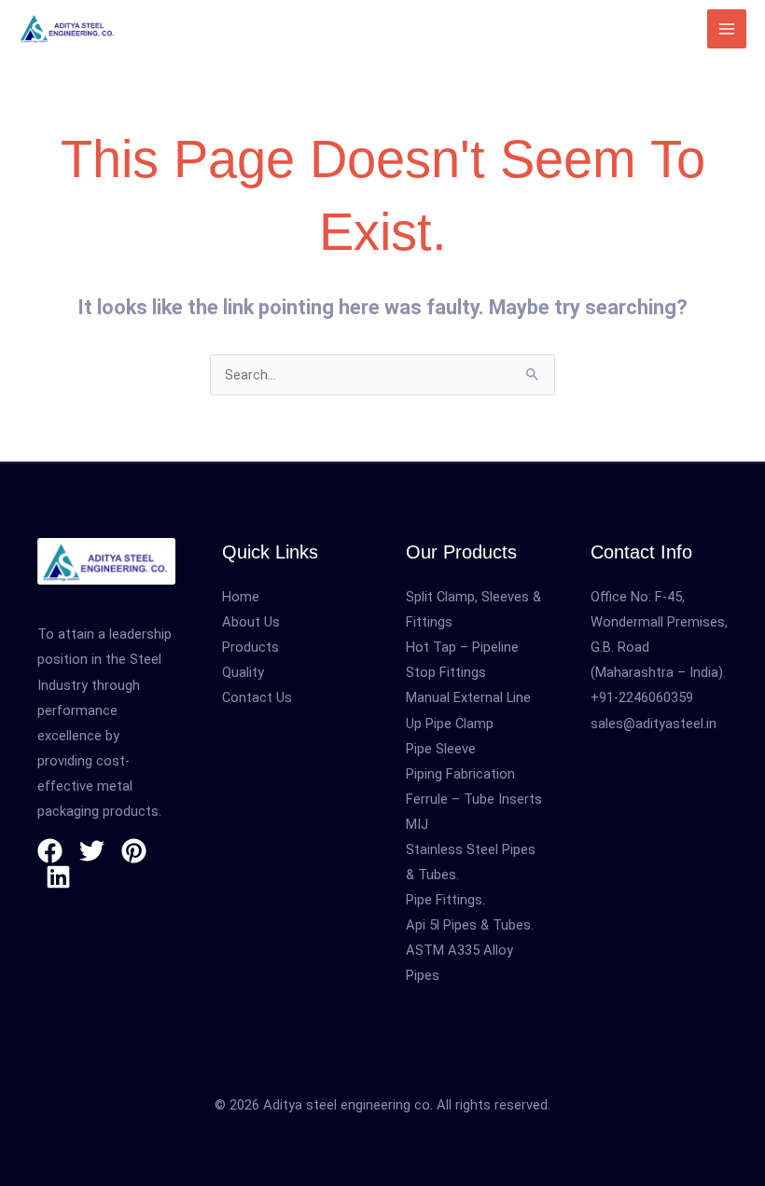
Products (250, 647)
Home (240, 596)
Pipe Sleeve (441, 748)
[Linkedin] (58, 877)
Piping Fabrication (460, 773)
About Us (251, 622)
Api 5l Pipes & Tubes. (470, 925)
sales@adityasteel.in (653, 723)
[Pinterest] (133, 850)
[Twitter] (91, 850)
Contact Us (257, 697)
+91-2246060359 (642, 697)
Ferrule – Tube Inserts (474, 799)
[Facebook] (50, 850)
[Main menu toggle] (726, 28)
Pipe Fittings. (445, 899)
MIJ (417, 824)
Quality (243, 672)
